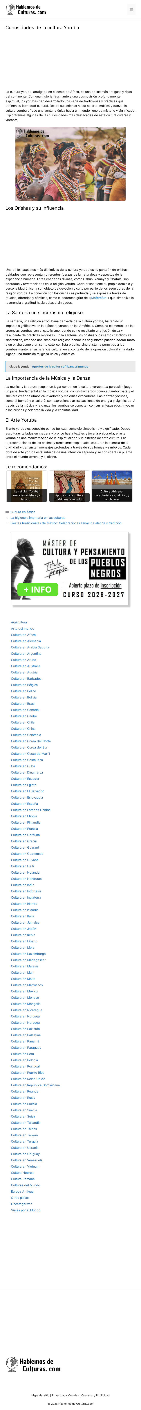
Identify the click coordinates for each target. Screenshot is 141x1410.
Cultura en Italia (22, 916)
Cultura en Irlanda (24, 904)
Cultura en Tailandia (26, 1123)
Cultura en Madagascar (28, 960)
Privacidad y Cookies (65, 1395)
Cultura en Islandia (25, 910)
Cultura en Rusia (23, 1097)
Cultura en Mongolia (26, 1004)
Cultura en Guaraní (25, 847)
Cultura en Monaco (25, 997)
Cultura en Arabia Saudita (30, 647)
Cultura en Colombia (26, 735)
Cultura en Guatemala (27, 854)
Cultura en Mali (22, 972)
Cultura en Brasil (23, 703)
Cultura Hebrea (22, 1173)
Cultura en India (22, 885)
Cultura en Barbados (26, 678)
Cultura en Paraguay (26, 1047)
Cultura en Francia (24, 829)
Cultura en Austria (24, 672)
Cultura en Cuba (23, 766)
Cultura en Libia (22, 947)
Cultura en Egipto (23, 785)
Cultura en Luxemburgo (28, 954)
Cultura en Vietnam (25, 1166)
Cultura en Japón (23, 929)
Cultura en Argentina (26, 653)
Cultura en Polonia (24, 1060)
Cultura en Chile (23, 722)
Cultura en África (22, 512)
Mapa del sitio (40, 1395)
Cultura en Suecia (24, 1104)
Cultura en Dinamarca (27, 772)
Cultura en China (23, 728)
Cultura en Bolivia (24, 697)
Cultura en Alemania (26, 641)
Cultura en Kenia (23, 935)
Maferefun (98, 298)
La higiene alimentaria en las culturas (37, 517)
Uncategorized (22, 1204)
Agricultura (19, 622)
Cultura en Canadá (25, 710)
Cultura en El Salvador (27, 791)
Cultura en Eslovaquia (27, 797)
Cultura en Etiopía (24, 816)
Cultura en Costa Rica (27, 760)
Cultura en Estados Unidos (30, 810)
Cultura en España (24, 804)
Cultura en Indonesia (26, 891)
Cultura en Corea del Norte (31, 741)
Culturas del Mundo (25, 1185)
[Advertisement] (70, 57)
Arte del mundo (22, 628)
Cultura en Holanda (25, 872)
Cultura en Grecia (24, 841)
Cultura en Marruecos (27, 985)
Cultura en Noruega (25, 1016)
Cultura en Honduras (26, 879)
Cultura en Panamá (25, 1041)
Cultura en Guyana (25, 860)
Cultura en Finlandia (26, 822)
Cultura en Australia (25, 666)
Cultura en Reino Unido (28, 1079)
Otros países (20, 1198)
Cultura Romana (23, 1179)
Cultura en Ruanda (25, 1091)
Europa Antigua (22, 1191)
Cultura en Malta (23, 979)
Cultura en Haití (22, 866)
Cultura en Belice (23, 691)
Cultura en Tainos (24, 1129)
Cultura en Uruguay (25, 1154)
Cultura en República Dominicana (35, 1085)
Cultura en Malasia (25, 966)
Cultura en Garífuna (25, 835)
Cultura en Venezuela (27, 1160)
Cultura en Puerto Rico (27, 1072)
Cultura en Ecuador (25, 779)
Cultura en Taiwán (24, 1135)
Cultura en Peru (22, 1054)
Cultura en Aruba (23, 660)
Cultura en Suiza (23, 1116)
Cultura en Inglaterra (26, 897)
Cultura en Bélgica (24, 685)
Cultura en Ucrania (25, 1148)
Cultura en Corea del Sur (29, 747)
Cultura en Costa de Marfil (30, 753)
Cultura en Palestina (26, 1035)
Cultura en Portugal (25, 1066)
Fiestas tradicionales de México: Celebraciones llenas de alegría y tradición (66, 523)
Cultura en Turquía (24, 1141)
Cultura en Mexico (24, 991)
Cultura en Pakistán (25, 1029)
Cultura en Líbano (24, 941)
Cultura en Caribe (24, 716)
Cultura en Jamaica (25, 922)
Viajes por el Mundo (25, 1210)
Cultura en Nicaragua (26, 1010)
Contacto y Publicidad (95, 1395)
